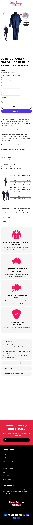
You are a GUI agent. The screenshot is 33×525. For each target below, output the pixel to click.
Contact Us (6, 457)
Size (2, 90)
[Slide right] (20, 55)
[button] (2, 3)
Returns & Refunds (8, 468)
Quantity (3, 97)
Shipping (3, 72)
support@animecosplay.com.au (11, 355)
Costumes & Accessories (7, 83)
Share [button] (4, 221)
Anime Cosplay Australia (18, 520)
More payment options (16, 115)
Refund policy (7, 479)
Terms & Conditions (8, 461)
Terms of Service (7, 475)
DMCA (5, 465)
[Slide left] (13, 55)
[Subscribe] (28, 440)
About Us (5, 454)
